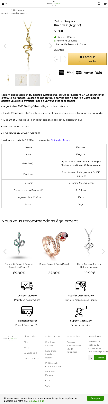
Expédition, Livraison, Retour (51, 354)
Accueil (4, 13)
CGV (47, 380)
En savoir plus (36, 400)
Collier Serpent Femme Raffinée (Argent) (89, 265)
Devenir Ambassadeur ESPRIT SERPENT (74, 347)
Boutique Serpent (50, 344)
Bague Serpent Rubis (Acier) (54, 264)
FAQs (27, 347)
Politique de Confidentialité (53, 365)
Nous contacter (32, 358)
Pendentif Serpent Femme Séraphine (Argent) (19, 265)
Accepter (95, 398)
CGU (47, 385)
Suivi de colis (30, 353)
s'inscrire (99, 357)
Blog (26, 342)
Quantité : (59, 50)
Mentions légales (50, 373)
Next (50, 45)
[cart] (105, 4)
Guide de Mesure (60, 140)
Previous (4, 45)
